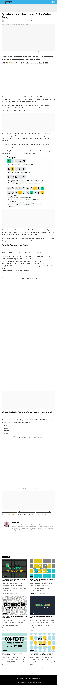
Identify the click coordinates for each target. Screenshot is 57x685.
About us (19, 678)
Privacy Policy (36, 678)
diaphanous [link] (27, 261)
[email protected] (44, 530)
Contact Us (25, 678)
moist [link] (43, 263)
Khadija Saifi (9, 21)
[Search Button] (49, 2)
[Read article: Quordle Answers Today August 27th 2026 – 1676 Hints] (42, 605)
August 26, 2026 (41, 593)
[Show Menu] (47, 2)
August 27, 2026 (13, 593)
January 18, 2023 (19, 21)
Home (30, 678)
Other (26, 21)
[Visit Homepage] (10, 2)
